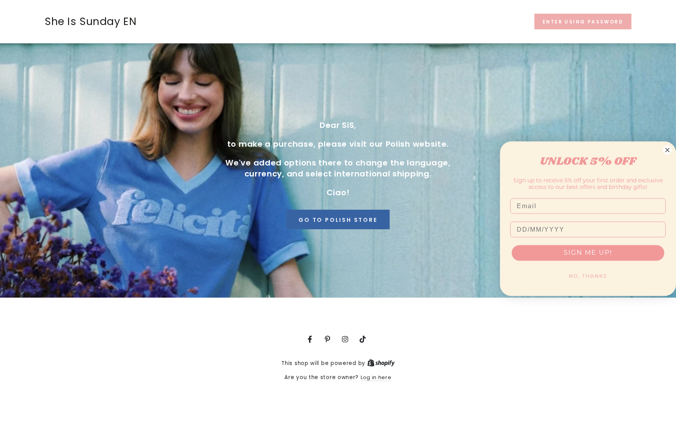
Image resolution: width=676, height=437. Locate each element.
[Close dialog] (667, 150)
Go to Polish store (337, 220)
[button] (582, 21)
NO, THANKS (588, 276)
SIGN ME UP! (588, 253)
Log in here (376, 377)
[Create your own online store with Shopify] (381, 363)
